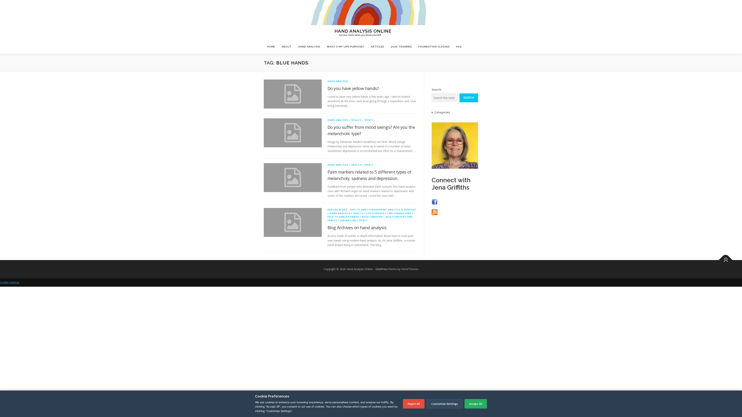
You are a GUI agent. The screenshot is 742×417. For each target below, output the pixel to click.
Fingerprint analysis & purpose (392, 209)
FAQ (459, 46)
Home (271, 46)
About (287, 46)
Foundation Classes (434, 46)
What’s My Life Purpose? (345, 46)
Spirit (368, 120)
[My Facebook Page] (434, 201)
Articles (377, 46)
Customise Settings (444, 404)
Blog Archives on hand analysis (357, 227)
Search (436, 89)
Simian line (348, 220)
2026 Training (401, 46)
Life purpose (375, 213)
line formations (399, 213)
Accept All (475, 404)
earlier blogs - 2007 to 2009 (347, 209)
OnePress (382, 269)
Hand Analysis (309, 46)
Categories (442, 112)
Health (356, 120)
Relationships (372, 216)
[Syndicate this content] (434, 212)
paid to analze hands (343, 216)
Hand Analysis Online (362, 30)
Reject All (414, 404)
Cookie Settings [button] (10, 282)
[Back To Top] (726, 260)
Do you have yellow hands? (353, 88)
